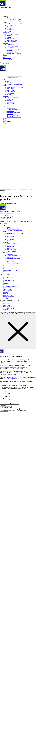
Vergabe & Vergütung (12, 34)
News (8, 18)
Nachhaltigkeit (10, 38)
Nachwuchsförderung (12, 40)
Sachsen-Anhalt (7, 295)
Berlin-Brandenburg (8, 280)
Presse (5, 55)
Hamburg (5, 283)
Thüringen (6, 298)
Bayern (5, 279)
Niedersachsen (7, 287)
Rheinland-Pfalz (7, 290)
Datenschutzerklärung (11, 378)
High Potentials (11, 26)
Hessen (5, 284)
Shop (4, 56)
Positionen (6, 32)
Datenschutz (6, 305)
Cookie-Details (4, 410)
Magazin (9, 31)
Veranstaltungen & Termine (14, 19)
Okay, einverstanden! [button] (6, 407)
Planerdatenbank (11, 44)
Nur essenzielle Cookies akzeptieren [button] (9, 403)
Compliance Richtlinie (9, 306)
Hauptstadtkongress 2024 (10, 270)
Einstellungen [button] (25, 381)
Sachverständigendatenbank (14, 46)
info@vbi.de (3, 223)
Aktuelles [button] (5, 16)
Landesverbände (11, 28)
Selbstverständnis (11, 41)
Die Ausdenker (7, 58)
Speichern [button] (3, 405)
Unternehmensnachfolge (13, 49)
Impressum (6, 303)
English (5, 271)
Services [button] (5, 43)
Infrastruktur (10, 35)
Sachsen (5, 293)
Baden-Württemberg (8, 277)
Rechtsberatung (11, 47)
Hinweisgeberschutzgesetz (14, 53)
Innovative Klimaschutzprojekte (15, 21)
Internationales (10, 29)
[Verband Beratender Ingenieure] (3, 5)
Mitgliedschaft (10, 25)
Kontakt (5, 309)
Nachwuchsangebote (12, 52)
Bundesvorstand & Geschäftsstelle (16, 23)
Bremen (5, 281)
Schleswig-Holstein (8, 296)
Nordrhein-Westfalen (8, 289)
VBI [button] (4, 22)
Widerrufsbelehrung (8, 308)
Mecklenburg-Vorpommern (10, 286)
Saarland (5, 292)
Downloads (10, 50)
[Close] (0, 62)
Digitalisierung (10, 37)
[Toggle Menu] (0, 72)
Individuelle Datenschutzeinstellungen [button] (10, 409)
